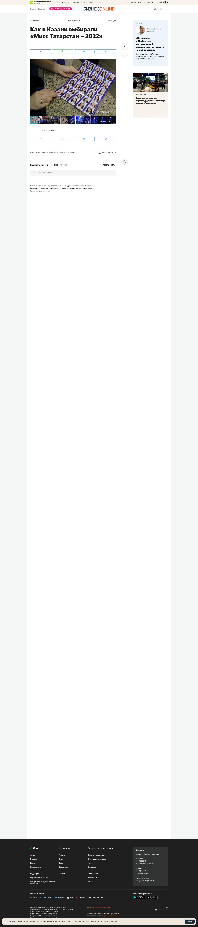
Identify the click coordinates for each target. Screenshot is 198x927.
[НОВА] (60, 10)
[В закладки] (125, 53)
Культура (64, 848)
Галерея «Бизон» (94, 878)
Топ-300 (90, 882)
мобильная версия (96, 897)
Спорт (36, 848)
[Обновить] (125, 161)
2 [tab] (150, 63)
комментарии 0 (74, 21)
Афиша (33, 855)
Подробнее (113, 921)
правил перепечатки (110, 916)
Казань (33, 9)
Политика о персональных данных (98, 907)
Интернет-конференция (96, 855)
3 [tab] (151, 63)
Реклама (63, 874)
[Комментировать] (125, 46)
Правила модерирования (39, 191)
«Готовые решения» (154, 31)
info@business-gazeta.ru (145, 864)
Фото (61, 863)
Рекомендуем (141, 94)
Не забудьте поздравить (97, 859)
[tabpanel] (150, 41)
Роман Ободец (152, 29)
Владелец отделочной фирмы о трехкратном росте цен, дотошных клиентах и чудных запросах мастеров (150, 53)
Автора (63, 165)
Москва (147, 2)
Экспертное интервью (101, 848)
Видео (61, 859)
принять (190, 922)
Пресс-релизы (35, 867)
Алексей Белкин (51, 131)
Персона (33, 859)
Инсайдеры (92, 867)
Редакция (34, 874)
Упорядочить (108, 165)
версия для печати (109, 152)
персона (139, 23)
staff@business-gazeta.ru (145, 881)
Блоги (32, 863)
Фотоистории (64, 867)
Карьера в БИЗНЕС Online (39, 878)
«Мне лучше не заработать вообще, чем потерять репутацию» (150, 42)
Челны (133, 2)
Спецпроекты (93, 874)
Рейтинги (91, 863)
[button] (114, 61)
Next (165, 63)
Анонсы (62, 855)
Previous (136, 63)
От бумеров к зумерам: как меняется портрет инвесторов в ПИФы (149, 100)
